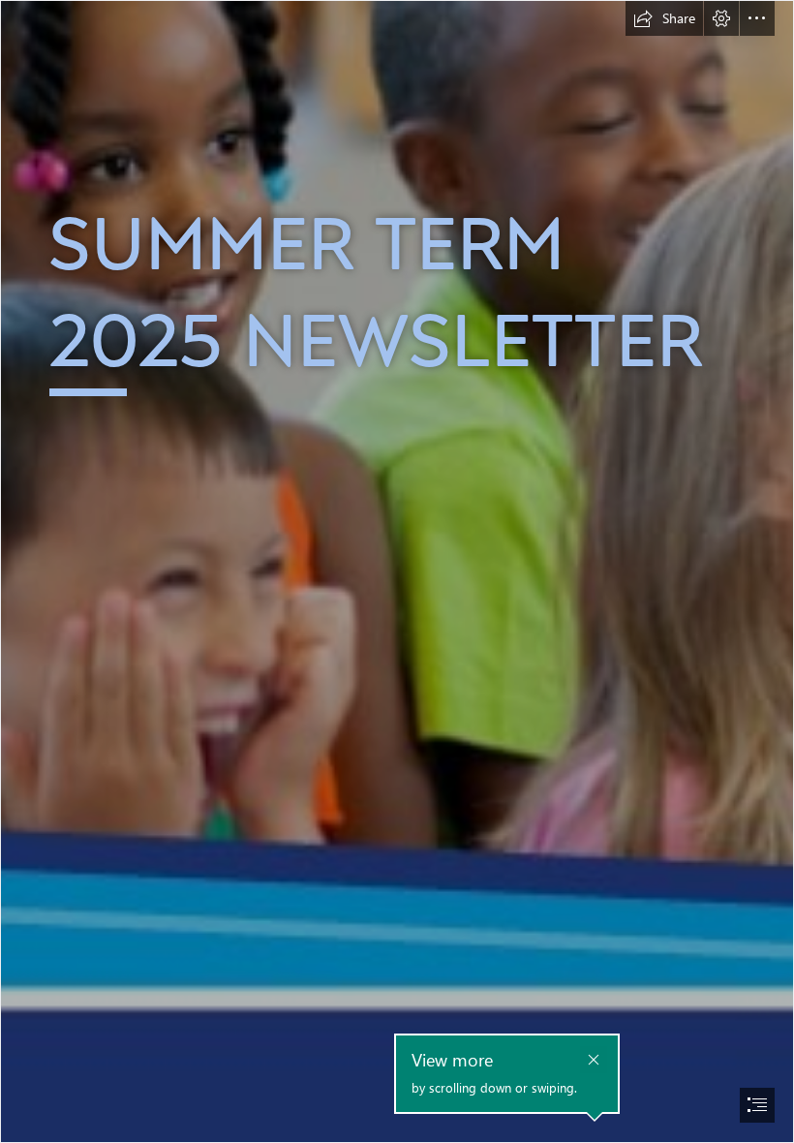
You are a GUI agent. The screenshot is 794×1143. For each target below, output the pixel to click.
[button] (664, 18)
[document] (397, 571)
